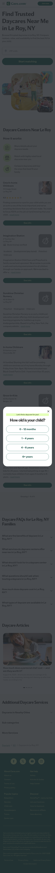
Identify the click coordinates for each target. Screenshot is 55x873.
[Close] (48, 411)
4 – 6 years (27, 447)
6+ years (27, 456)
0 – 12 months (27, 429)
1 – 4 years (27, 438)
